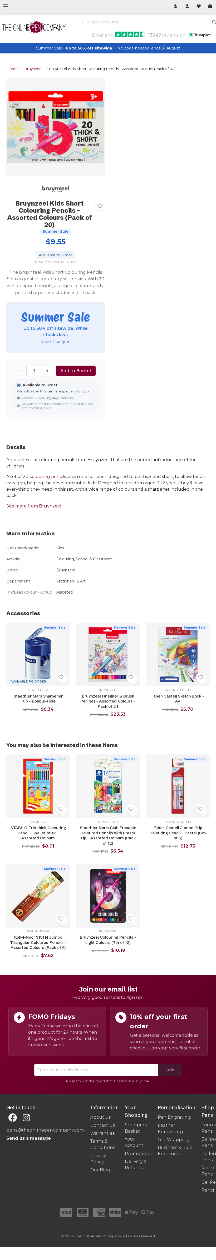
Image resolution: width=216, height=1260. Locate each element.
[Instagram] (26, 1118)
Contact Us (102, 1125)
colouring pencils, (48, 476)
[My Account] (187, 6)
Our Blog (100, 1169)
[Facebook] (12, 1118)
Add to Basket (75, 370)
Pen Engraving (174, 1117)
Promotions (138, 1153)
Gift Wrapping (174, 1139)
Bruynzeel (33, 69)
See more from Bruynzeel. (34, 506)
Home (12, 69)
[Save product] (100, 206)
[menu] (5, 6)
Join (170, 1069)
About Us (100, 1117)
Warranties (102, 1133)
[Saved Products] (198, 6)
